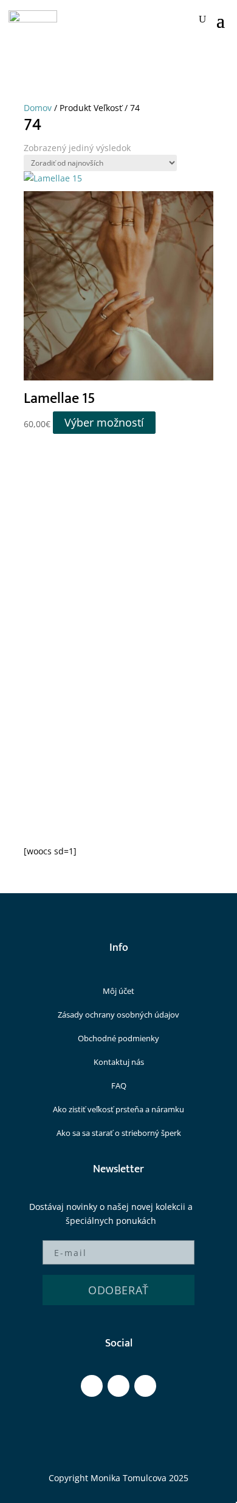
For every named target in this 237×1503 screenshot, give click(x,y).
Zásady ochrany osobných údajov (118, 1014)
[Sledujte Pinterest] (145, 1386)
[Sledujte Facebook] (92, 1386)
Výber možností (104, 423)
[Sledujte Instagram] (118, 1386)
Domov (38, 107)
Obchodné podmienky (118, 1038)
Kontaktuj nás (119, 1061)
